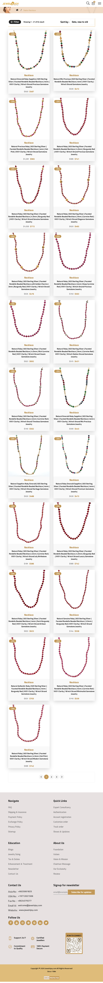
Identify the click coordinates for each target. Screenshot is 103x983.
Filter (16, 22)
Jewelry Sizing (14, 854)
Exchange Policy (15, 821)
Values (56, 854)
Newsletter (13, 869)
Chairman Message (61, 864)
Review (56, 873)
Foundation (58, 849)
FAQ (10, 807)
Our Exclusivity (59, 869)
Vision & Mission (60, 859)
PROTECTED (54, 977)
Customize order (60, 821)
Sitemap (12, 831)
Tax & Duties (14, 859)
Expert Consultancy (62, 807)
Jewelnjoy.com (50, 968)
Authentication (59, 812)
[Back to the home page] (17, 10)
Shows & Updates (61, 831)
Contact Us (13, 873)
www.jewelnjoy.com (28, 910)
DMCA (46, 977)
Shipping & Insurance (17, 812)
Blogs (10, 849)
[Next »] (62, 777)
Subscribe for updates (81, 892)
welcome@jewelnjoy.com (30, 905)
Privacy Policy (14, 826)
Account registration (62, 817)
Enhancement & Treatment (20, 864)
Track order (58, 826)
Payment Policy (15, 817)
